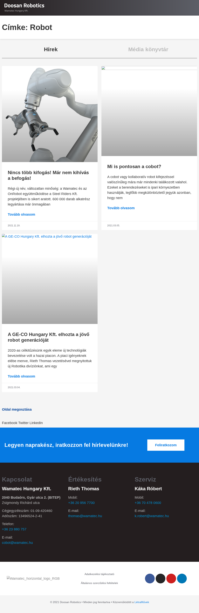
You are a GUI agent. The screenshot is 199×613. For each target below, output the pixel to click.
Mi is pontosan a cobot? (134, 166)
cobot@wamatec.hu (17, 543)
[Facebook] (150, 578)
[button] (192, 8)
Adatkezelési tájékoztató (99, 574)
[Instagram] (160, 578)
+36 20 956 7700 (81, 503)
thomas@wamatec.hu (85, 516)
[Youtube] (171, 578)
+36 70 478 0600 (148, 503)
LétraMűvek (141, 602)
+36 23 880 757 (14, 529)
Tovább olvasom (21, 214)
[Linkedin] (182, 578)
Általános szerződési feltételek (99, 583)
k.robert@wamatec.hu (152, 516)
